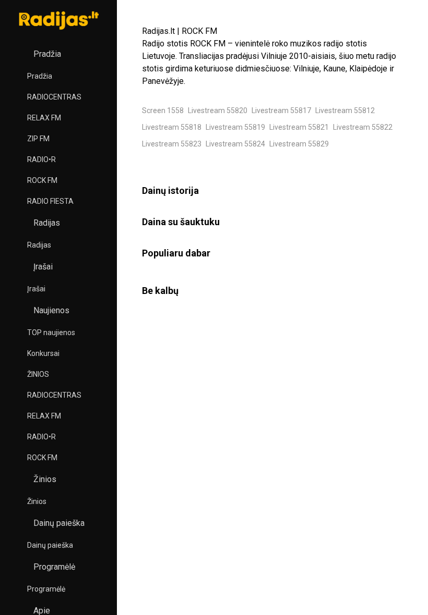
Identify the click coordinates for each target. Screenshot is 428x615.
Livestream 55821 (299, 127)
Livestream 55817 (281, 110)
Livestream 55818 (171, 127)
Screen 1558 (163, 110)
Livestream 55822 (363, 127)
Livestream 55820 (217, 110)
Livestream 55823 (171, 144)
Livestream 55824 (235, 144)
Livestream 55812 (345, 110)
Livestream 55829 (299, 144)
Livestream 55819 (235, 127)
